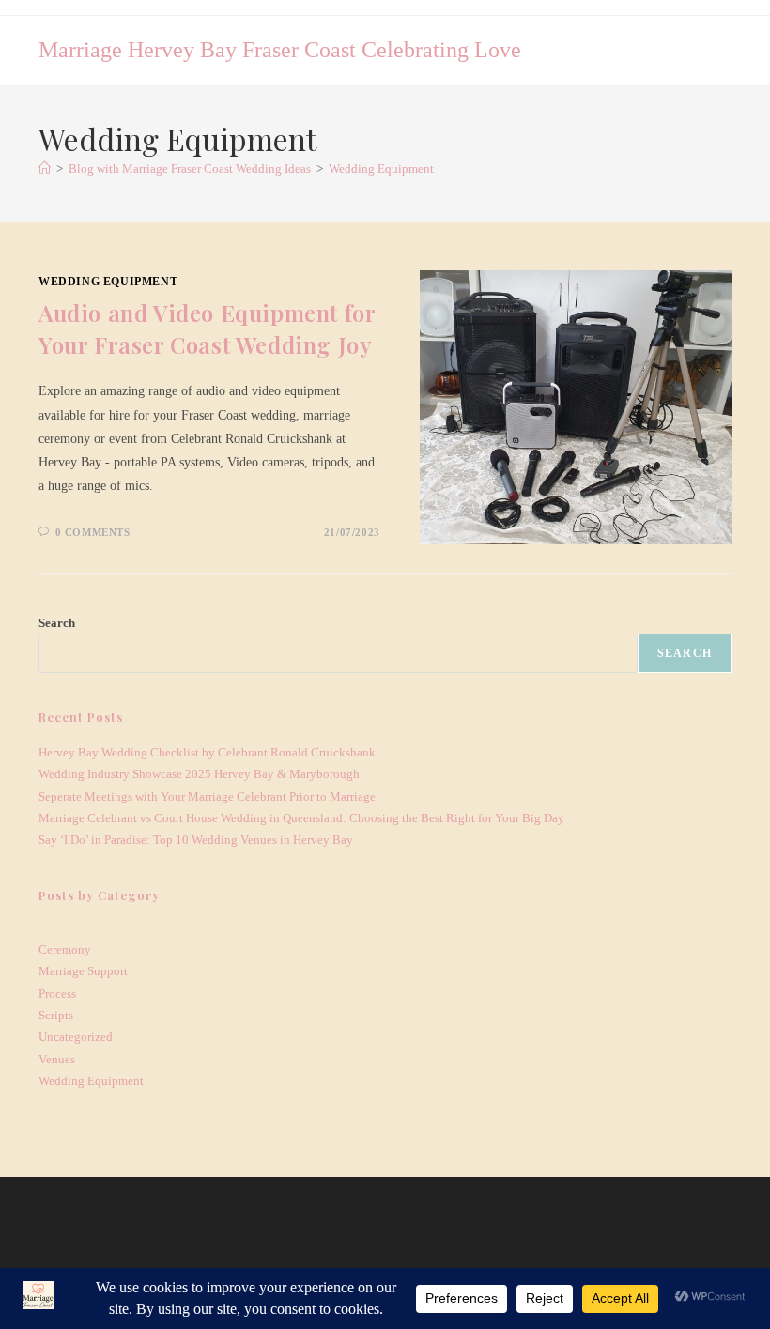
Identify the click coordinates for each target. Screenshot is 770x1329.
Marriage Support (83, 971)
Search (56, 623)
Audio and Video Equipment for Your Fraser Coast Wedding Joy (206, 328)
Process (57, 993)
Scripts (55, 1015)
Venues (56, 1059)
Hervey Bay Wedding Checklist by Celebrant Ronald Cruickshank (207, 752)
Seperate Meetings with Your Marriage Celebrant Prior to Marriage (207, 796)
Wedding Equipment (381, 168)
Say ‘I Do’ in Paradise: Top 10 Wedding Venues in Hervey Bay (195, 840)
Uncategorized (75, 1037)
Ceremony (64, 949)
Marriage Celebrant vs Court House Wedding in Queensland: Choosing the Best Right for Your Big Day (301, 818)
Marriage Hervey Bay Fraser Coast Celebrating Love (279, 50)
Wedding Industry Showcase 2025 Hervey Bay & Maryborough (199, 774)
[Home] (44, 168)
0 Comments (93, 532)
